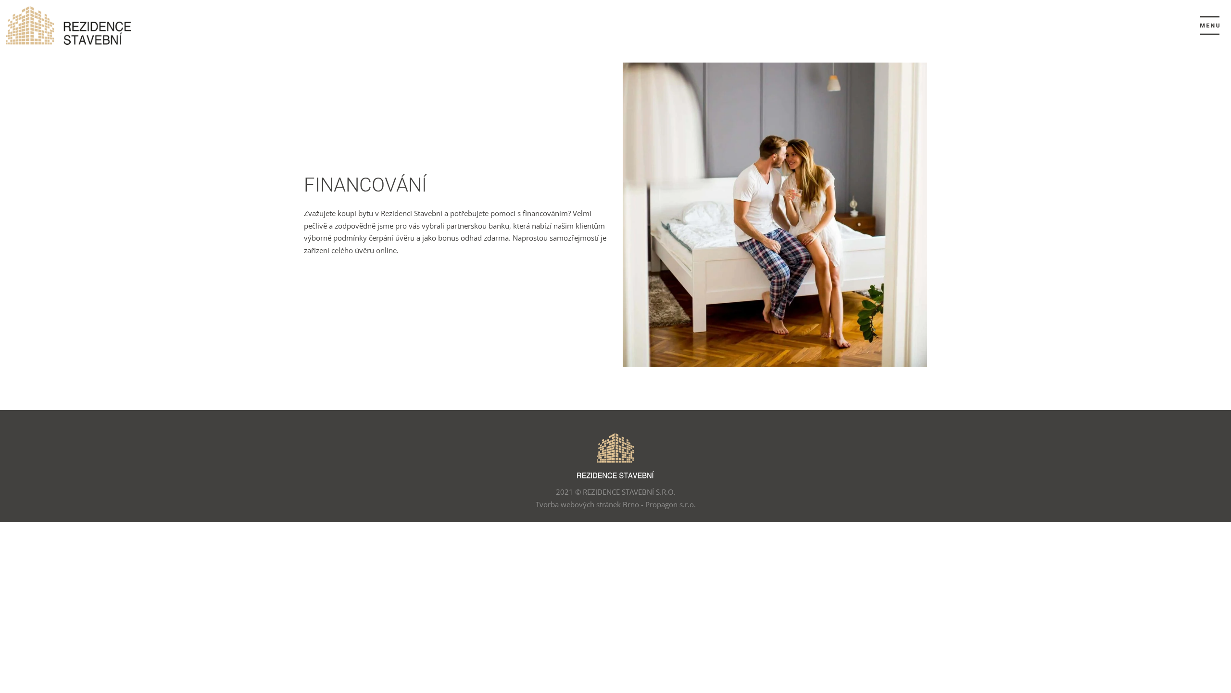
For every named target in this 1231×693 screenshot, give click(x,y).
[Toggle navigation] (1209, 25)
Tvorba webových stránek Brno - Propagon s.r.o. (616, 504)
